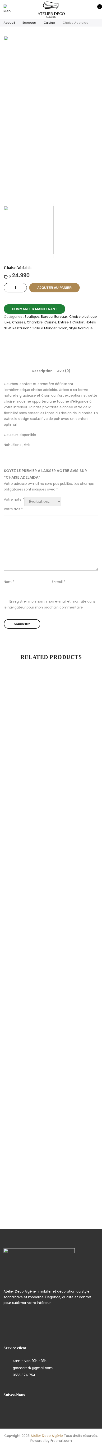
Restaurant (22, 328)
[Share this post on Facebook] (34, 345)
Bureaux (61, 316)
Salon (62, 328)
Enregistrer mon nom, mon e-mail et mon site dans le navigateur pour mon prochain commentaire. (49, 604)
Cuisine (49, 22)
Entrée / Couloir (71, 322)
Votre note (14, 499)
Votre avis (13, 509)
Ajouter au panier (54, 288)
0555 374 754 (24, 1375)
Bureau (47, 316)
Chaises (18, 322)
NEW (7, 328)
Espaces (29, 22)
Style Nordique (81, 328)
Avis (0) (63, 371)
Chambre (35, 322)
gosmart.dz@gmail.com (33, 1368)
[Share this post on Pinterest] (57, 345)
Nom (9, 581)
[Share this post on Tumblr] (68, 345)
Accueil (9, 22)
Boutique (32, 316)
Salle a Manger (44, 328)
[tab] (42, 371)
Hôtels (91, 322)
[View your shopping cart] (96, 9)
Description (42, 371)
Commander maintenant (34, 309)
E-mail (58, 581)
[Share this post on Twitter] (45, 345)
